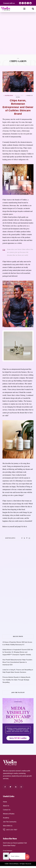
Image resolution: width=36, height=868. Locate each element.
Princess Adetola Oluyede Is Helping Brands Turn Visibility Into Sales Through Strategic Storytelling (16, 679)
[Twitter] (24, 538)
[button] (24, 9)
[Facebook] (20, 3)
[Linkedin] (25, 3)
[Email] (29, 538)
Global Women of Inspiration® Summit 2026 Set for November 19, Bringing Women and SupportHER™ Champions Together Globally (17, 652)
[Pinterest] (26, 538)
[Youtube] (30, 3)
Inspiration (9, 95)
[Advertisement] (18, 35)
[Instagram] (23, 3)
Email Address (8, 850)
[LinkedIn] (16, 787)
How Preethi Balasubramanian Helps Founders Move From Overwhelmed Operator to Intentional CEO (17, 662)
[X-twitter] (28, 3)
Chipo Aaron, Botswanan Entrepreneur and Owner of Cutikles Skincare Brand (18, 107)
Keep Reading (10, 538)
